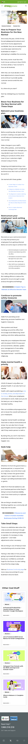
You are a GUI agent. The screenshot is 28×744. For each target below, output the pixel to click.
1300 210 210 (7, 727)
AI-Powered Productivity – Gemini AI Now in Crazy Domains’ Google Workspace (13, 609)
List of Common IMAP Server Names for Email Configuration (13, 637)
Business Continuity (6, 26)
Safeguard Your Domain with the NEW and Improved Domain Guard (13, 667)
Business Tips (16, 26)
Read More (6, 615)
